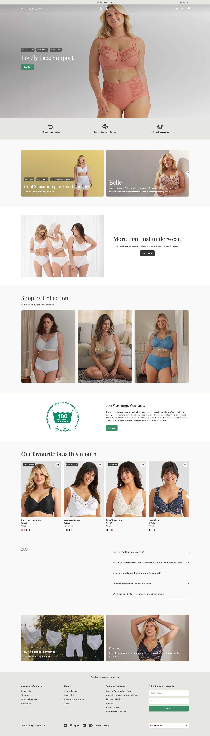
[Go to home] (105, 9)
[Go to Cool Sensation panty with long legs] (62, 173)
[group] (62, 173)
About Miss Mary (35, 9)
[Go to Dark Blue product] (27, 530)
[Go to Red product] (112, 530)
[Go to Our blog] (147, 638)
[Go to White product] (64, 530)
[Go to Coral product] (22, 530)
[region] (105, 173)
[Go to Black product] (69, 530)
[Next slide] (188, 173)
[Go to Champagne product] (109, 530)
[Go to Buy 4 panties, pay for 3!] (62, 638)
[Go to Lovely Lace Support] (105, 59)
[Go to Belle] (147, 173)
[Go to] (48, 346)
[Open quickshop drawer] (57, 465)
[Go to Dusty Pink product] (72, 530)
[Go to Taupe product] (24, 530)
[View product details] (41, 524)
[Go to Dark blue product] (154, 530)
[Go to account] (177, 8)
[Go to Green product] (29, 530)
